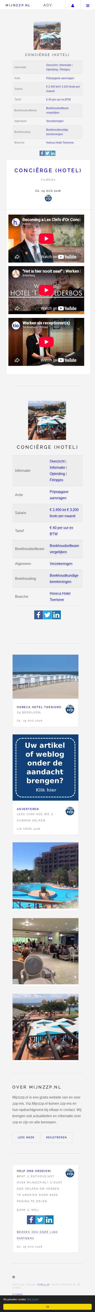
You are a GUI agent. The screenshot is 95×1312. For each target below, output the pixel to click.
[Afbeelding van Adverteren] (45, 768)
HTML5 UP (44, 1285)
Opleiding (52, 69)
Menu (88, 5)
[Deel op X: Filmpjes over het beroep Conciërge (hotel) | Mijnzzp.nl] (47, 155)
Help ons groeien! (34, 1170)
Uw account (73, 5)
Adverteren (28, 809)
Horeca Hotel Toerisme (60, 142)
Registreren (56, 1137)
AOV (48, 5)
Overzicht (51, 65)
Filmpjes (65, 69)
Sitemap (17, 1294)
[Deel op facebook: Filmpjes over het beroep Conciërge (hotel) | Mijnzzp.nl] (42, 155)
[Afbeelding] (45, 876)
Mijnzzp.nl (18, 5)
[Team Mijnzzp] (48, 198)
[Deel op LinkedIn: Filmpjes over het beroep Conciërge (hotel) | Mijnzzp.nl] (52, 155)
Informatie (65, 65)
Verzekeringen (55, 121)
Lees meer (26, 1137)
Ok (47, 1306)
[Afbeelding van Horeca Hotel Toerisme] (45, 678)
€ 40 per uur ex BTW (58, 99)
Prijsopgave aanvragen (60, 78)
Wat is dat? (33, 1299)
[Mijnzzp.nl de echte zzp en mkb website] (48, 36)
